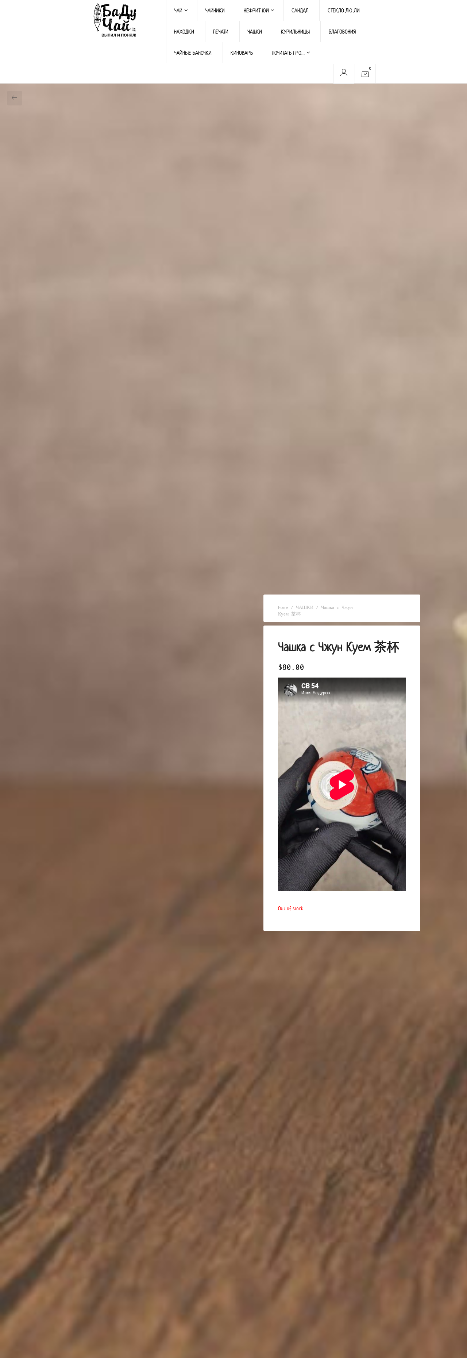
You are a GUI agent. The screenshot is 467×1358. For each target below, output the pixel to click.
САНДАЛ (300, 10)
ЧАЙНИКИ (215, 10)
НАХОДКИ (184, 31)
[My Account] (343, 74)
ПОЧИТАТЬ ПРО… (288, 52)
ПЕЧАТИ (220, 31)
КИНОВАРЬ (242, 52)
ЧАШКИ (254, 31)
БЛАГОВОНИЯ (342, 31)
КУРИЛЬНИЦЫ (295, 31)
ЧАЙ (178, 10)
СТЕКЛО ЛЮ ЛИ (344, 10)
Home (283, 607)
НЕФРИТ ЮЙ (256, 10)
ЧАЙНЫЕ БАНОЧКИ (193, 52)
